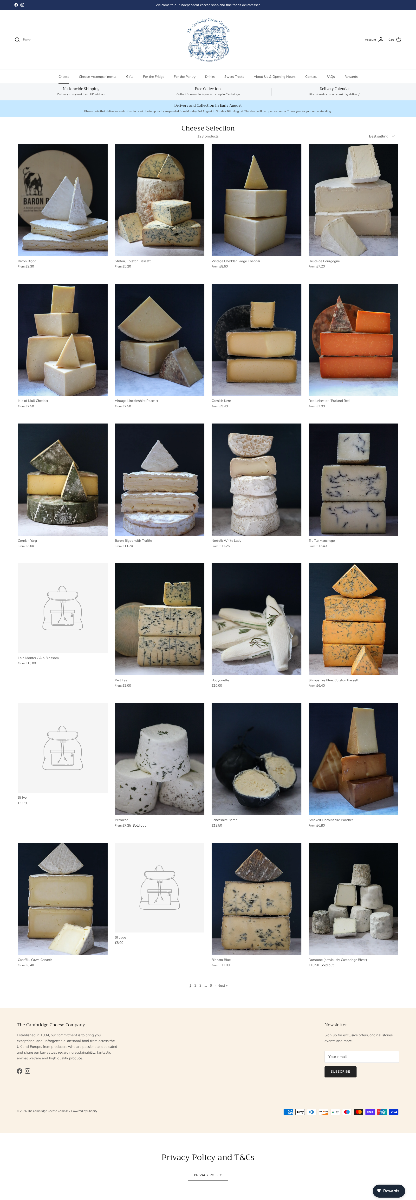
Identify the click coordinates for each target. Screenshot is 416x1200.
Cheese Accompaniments (98, 76)
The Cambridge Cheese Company (48, 1111)
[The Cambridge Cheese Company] (208, 40)
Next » (222, 985)
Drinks (210, 76)
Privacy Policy (208, 1175)
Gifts (129, 76)
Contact (311, 76)
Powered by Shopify (84, 1111)
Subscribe (340, 1072)
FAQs (330, 76)
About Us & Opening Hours (275, 76)
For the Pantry (184, 76)
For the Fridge (153, 76)
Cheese (63, 76)
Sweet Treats (234, 76)
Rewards (351, 76)
